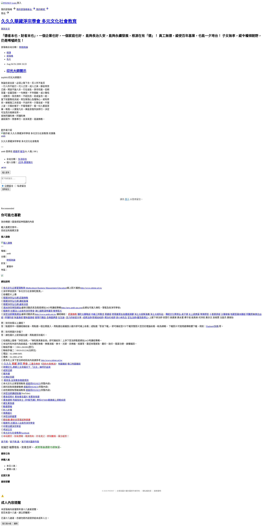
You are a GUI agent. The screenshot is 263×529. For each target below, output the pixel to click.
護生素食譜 (8, 403)
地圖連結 (62, 364)
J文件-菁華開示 (25, 162)
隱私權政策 (146, 491)
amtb (3, 136)
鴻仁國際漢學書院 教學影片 (48, 311)
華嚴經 (108, 314)
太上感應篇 (194, 314)
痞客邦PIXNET (33, 383)
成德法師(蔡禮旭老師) (93, 317)
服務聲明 (157, 491)
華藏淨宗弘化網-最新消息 (15, 304)
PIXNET (111, 491)
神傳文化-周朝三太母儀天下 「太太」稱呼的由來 (27, 367)
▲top (3, 167)
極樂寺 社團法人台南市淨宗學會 (19, 311)
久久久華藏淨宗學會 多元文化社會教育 (39, 21)
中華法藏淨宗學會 (12, 426)
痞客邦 (16, 151)
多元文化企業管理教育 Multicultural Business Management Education (34, 288)
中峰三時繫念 (97, 314)
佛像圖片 (7, 413)
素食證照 (7, 400)
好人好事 (7, 410)
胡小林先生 (121, 317)
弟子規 (4, 441)
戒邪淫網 (7, 370)
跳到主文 (5, 29)
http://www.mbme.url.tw (91, 288)
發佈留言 (5, 189)
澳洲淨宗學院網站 (12, 307)
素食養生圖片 (21, 397)
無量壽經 (18, 317)
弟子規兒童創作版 (30, 441)
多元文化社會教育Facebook (16, 433)
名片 (9, 59)
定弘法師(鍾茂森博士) (138, 317)
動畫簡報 (7, 406)
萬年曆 (6, 374)
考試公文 (7, 429)
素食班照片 (8, 397)
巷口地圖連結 (74, 364)
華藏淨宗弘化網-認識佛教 (15, 298)
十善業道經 (214, 314)
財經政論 (23, 47)
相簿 (9, 53)
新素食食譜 (33, 397)
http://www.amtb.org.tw (45, 314)
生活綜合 (22, 159)
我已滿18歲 (6, 524)
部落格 (10, 56)
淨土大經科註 (156, 314)
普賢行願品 (40, 317)
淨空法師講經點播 (12, 393)
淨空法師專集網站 (12, 314)
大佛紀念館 (8, 377)
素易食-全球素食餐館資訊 (16, 380)
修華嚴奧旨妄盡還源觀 (123, 314)
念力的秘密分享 (73, 317)
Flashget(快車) (212, 326)
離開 (16, 524)
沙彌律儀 (225, 314)
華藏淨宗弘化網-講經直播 (15, 301)
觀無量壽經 (28, 317)
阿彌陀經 (9, 317)
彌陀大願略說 (84, 314)
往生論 (61, 317)
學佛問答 (204, 314)
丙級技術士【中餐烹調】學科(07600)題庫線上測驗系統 (39, 400)
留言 (22, 151)
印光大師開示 (16, 71)
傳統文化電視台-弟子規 (176, 314)
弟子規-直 (14, 441)
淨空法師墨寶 (9, 416)
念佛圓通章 (51, 317)
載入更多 (5, 173)
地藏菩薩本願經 (238, 314)
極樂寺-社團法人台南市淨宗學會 (19, 423)
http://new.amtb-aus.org (72, 307)
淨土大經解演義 (142, 314)
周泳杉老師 (110, 317)
